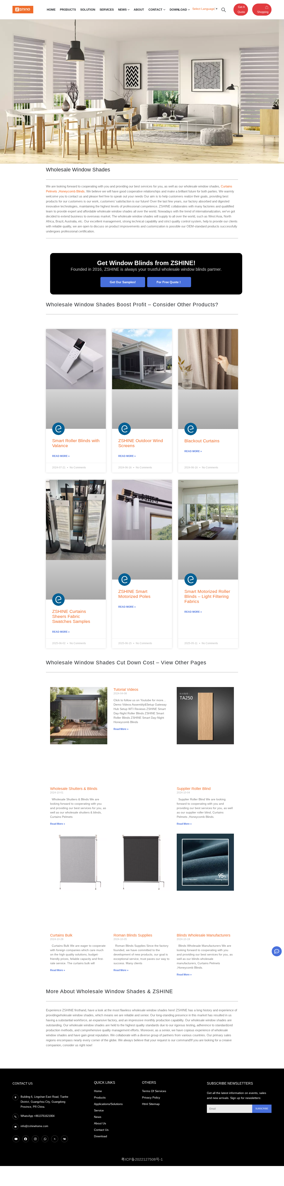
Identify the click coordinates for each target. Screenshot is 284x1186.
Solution (87, 9)
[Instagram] (35, 1138)
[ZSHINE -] (22, 9)
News (122, 9)
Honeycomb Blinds (72, 191)
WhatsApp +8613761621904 (37, 1115)
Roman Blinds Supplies (133, 935)
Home (51, 9)
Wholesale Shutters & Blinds (73, 789)
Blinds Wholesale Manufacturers (203, 935)
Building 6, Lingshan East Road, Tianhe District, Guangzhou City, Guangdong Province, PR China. (44, 1101)
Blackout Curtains (202, 440)
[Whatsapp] (45, 1138)
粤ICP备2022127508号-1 (142, 1159)
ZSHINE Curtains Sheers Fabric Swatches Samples (71, 616)
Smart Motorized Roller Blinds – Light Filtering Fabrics (207, 596)
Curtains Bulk (61, 935)
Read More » (61, 456)
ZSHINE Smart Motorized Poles (134, 594)
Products (68, 9)
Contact (155, 9)
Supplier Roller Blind (194, 789)
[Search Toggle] (223, 9)
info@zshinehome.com (34, 1126)
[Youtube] (16, 1138)
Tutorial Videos (126, 689)
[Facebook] (25, 1138)
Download (178, 9)
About (139, 9)
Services (107, 9)
